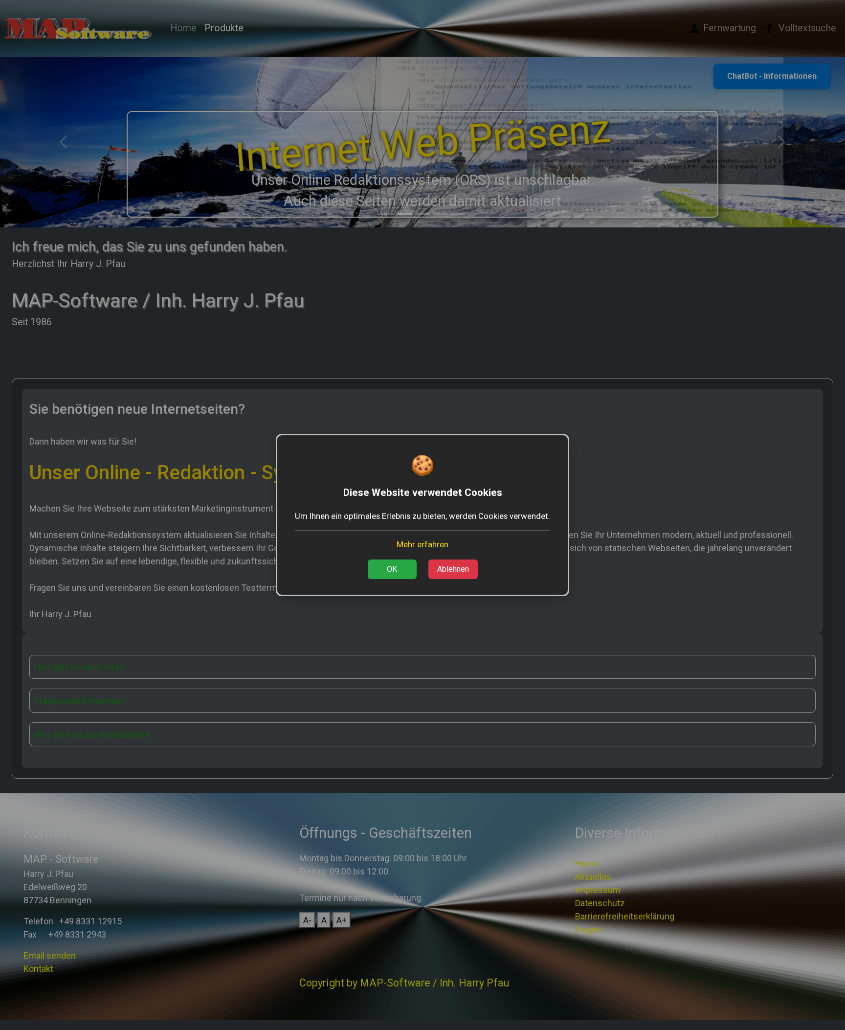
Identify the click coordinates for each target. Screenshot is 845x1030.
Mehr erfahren (422, 544)
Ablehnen (453, 569)
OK (392, 569)
